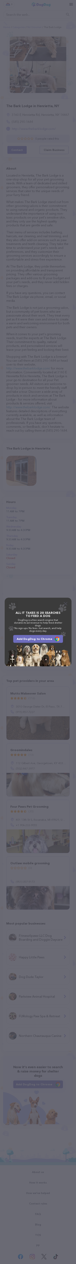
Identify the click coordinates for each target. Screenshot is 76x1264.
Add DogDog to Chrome (34, 639)
